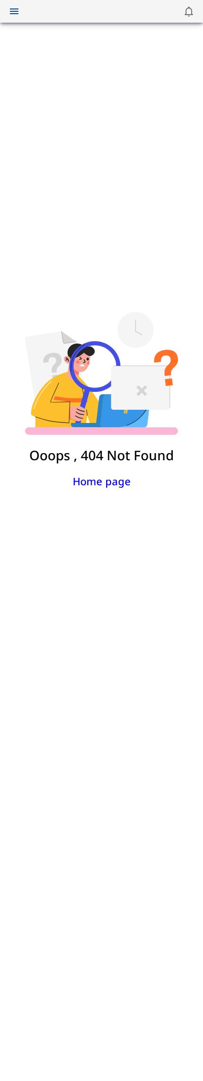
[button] (189, 11)
